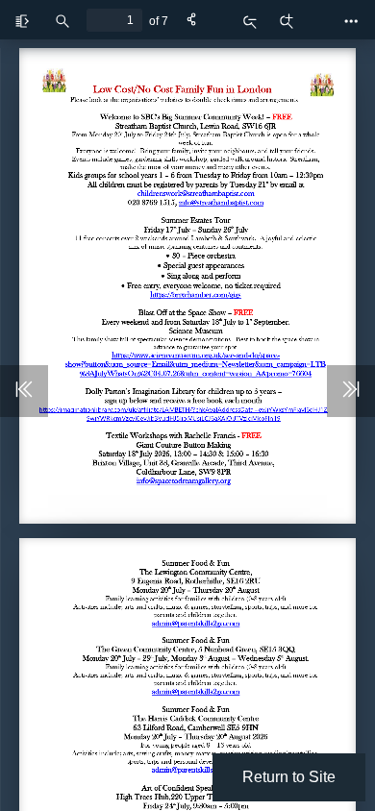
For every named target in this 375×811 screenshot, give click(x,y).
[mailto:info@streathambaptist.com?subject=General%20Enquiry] (220, 202)
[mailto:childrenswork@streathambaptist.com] (195, 193)
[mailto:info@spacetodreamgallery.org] (184, 481)
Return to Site (289, 777)
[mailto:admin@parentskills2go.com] (195, 623)
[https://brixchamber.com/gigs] (195, 294)
